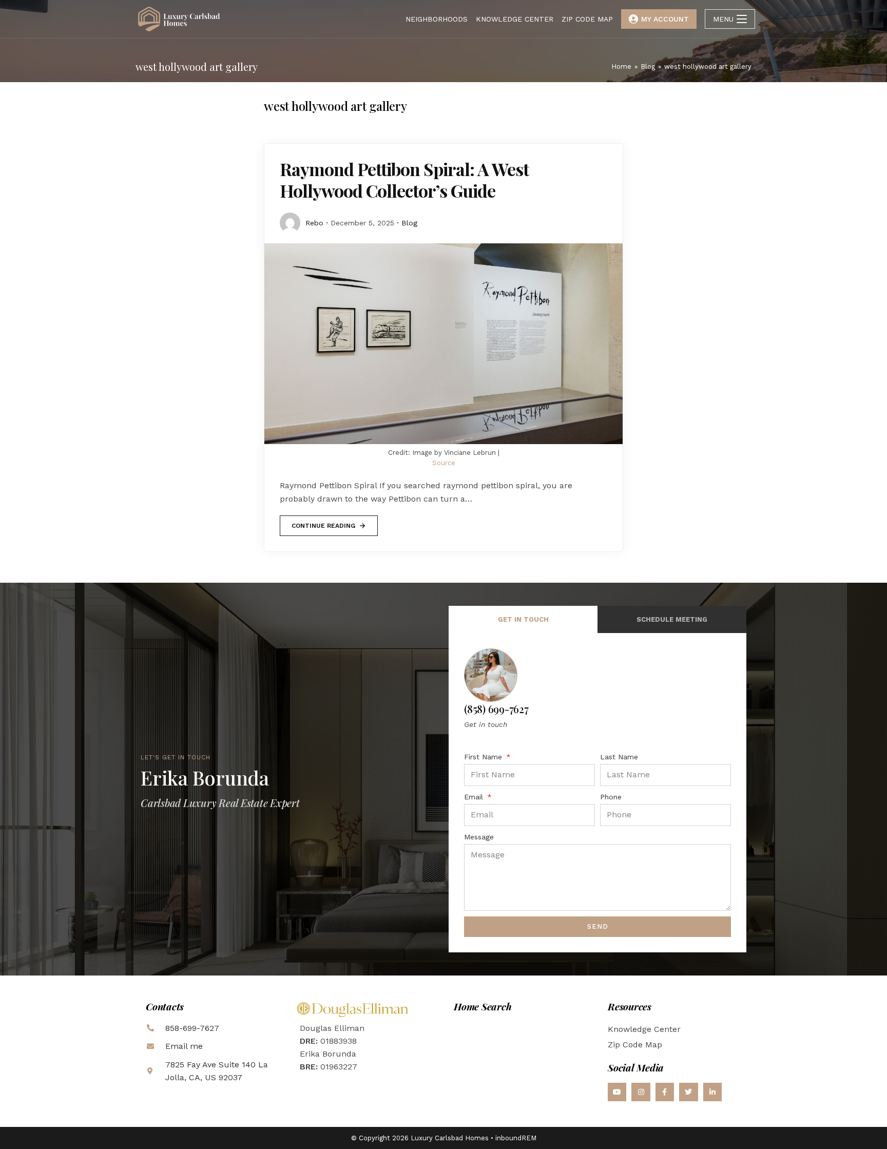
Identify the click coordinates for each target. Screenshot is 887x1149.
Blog (409, 223)
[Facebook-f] (664, 1092)
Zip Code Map (635, 1044)
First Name (484, 757)
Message (479, 837)
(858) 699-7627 (496, 709)
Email (475, 797)
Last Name (619, 757)
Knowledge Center (644, 1029)
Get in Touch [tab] (523, 619)
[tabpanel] (597, 792)
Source (443, 463)
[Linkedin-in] (712, 1092)
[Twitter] (688, 1092)
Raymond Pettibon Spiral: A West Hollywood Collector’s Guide (404, 179)
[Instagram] (640, 1092)
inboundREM (515, 1138)
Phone (611, 797)
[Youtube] (617, 1092)
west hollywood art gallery (707, 66)
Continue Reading (323, 522)
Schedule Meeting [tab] (672, 619)
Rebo (314, 223)
